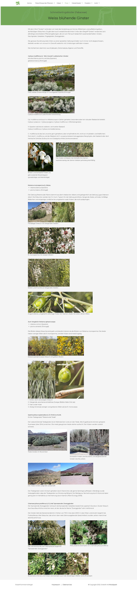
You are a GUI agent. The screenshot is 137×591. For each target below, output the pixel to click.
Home (29, 3)
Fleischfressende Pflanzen (44, 3)
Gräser (59, 3)
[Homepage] (17, 3)
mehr (96, 3)
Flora (66, 3)
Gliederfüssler (76, 3)
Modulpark (113, 585)
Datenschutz (67, 585)
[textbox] (68, 38)
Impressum (56, 585)
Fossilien (87, 3)
